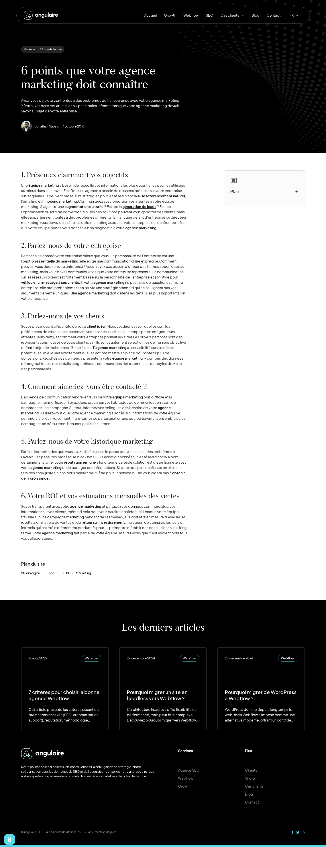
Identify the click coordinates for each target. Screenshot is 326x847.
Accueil (150, 15)
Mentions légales (105, 832)
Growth (170, 15)
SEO (209, 15)
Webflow (191, 15)
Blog (255, 15)
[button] (232, 15)
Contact (274, 15)
